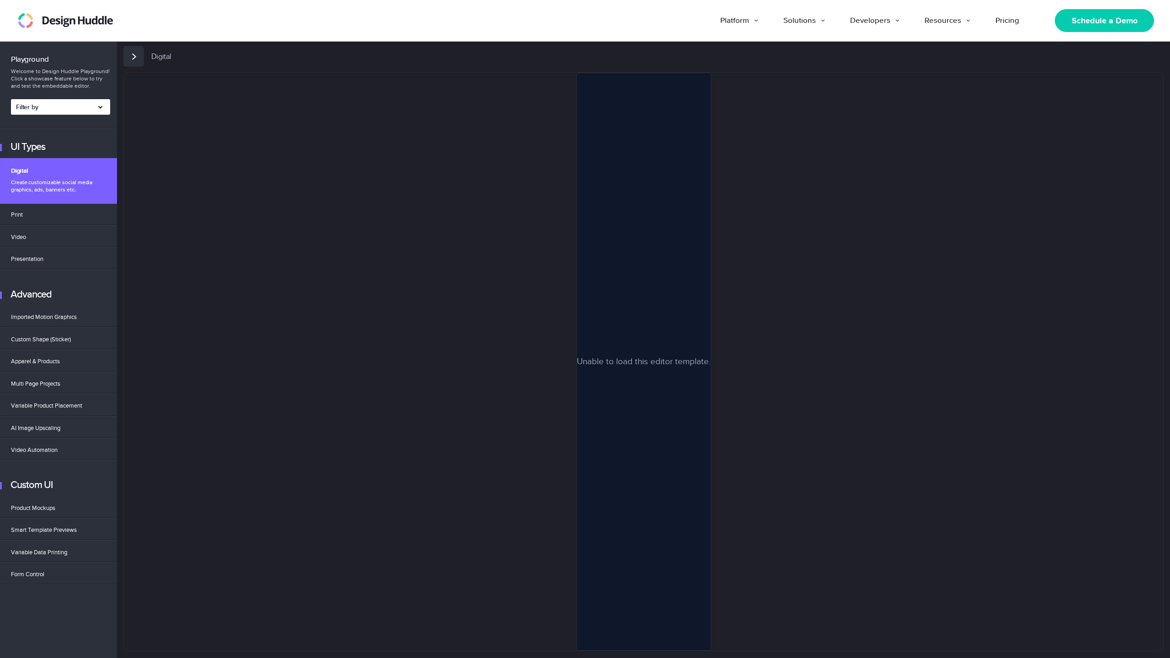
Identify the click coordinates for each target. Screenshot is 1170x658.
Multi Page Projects (35, 383)
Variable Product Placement (46, 405)
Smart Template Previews (44, 529)
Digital (51, 180)
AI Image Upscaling (35, 428)
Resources (943, 20)
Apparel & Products (35, 361)
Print (17, 214)
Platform (734, 20)
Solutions (799, 20)
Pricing (1007, 20)
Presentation (27, 258)
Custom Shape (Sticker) (41, 339)
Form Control (27, 574)
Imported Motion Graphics (44, 316)
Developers (870, 20)
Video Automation (34, 449)
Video (18, 236)
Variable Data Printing (39, 552)
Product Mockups (33, 507)
